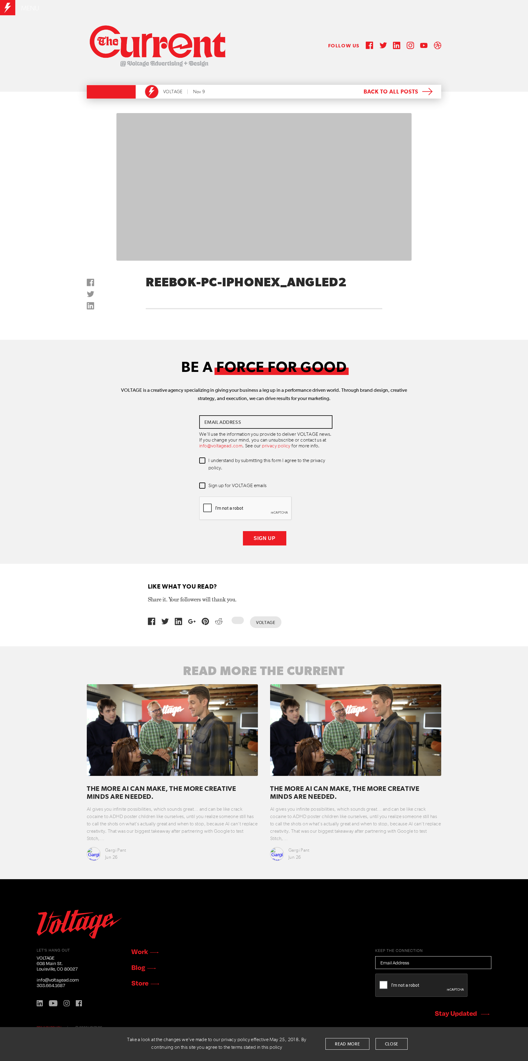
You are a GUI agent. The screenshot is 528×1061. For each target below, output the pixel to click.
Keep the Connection (399, 950)
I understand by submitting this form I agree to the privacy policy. (266, 464)
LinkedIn (40, 1003)
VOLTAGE (173, 92)
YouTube (53, 1003)
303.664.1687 (51, 985)
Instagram (67, 1003)
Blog (138, 967)
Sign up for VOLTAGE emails (237, 485)
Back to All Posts (391, 92)
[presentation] (245, 508)
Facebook (79, 1003)
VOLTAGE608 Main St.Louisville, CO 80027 (57, 963)
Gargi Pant (115, 850)
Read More (347, 1044)
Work (139, 951)
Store (139, 982)
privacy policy (276, 446)
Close (391, 1044)
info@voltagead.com (220, 446)
